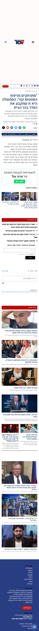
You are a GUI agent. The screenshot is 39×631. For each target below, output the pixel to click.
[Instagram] (32, 86)
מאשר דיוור (26, 254)
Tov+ (19, 134)
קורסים (29, 584)
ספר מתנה (12, 134)
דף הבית (34, 91)
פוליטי (30, 573)
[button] (33, 42)
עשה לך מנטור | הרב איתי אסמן (25, 387)
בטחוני (30, 570)
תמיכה (34, 134)
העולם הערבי (28, 579)
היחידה (5, 134)
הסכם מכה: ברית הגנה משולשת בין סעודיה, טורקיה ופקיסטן (21, 361)
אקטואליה (28, 91)
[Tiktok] (27, 86)
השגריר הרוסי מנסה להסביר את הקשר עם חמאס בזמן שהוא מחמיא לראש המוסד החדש (29, 205)
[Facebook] (37, 86)
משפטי (29, 575)
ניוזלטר (26, 134)
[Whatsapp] (29, 86)
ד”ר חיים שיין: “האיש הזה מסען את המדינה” (10, 203)
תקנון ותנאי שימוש (25, 624)
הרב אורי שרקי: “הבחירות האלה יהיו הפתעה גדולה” (30, 436)
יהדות (30, 577)
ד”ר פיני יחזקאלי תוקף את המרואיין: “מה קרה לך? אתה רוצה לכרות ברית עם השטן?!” (10, 437)
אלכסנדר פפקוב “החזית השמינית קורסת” (21, 241)
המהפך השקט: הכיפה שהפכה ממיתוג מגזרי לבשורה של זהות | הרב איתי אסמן (21, 331)
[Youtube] (35, 86)
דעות (30, 582)
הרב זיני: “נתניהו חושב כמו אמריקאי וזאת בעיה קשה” (20, 415)
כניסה (4, 271)
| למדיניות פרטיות (23, 254)
